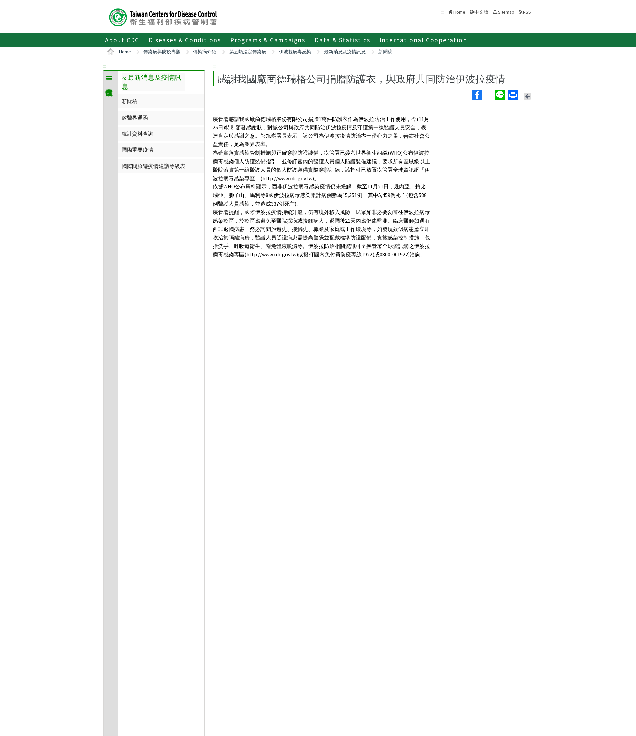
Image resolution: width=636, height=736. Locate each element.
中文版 (481, 11)
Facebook (482, 95)
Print (513, 95)
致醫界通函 (135, 117)
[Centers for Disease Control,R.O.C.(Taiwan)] (163, 16)
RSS (527, 12)
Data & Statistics (342, 40)
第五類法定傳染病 (247, 52)
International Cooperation (423, 40)
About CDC (122, 40)
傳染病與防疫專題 (162, 52)
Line (500, 95)
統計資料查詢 (137, 134)
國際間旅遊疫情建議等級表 (153, 166)
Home (459, 12)
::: (104, 65)
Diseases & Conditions (185, 40)
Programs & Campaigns (267, 40)
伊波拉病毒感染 (295, 52)
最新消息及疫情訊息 (345, 52)
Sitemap (506, 12)
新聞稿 (385, 52)
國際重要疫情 (137, 149)
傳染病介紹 (204, 52)
